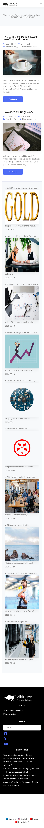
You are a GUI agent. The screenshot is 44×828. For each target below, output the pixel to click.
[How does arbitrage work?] (22, 137)
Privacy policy (9, 714)
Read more (13, 99)
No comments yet (29, 46)
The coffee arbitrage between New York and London (20, 38)
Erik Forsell (25, 44)
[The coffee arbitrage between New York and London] (22, 63)
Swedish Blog (12, 46)
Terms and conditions (13, 711)
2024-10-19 (11, 116)
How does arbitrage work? (18, 112)
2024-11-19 (11, 44)
